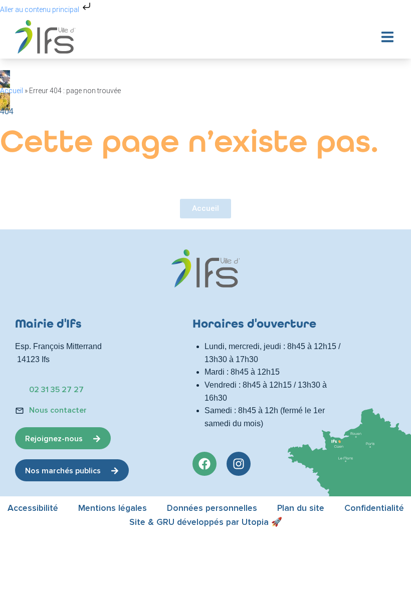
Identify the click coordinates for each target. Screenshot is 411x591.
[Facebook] (204, 464)
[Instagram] (239, 464)
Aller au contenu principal (40, 10)
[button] (387, 37)
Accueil (11, 91)
